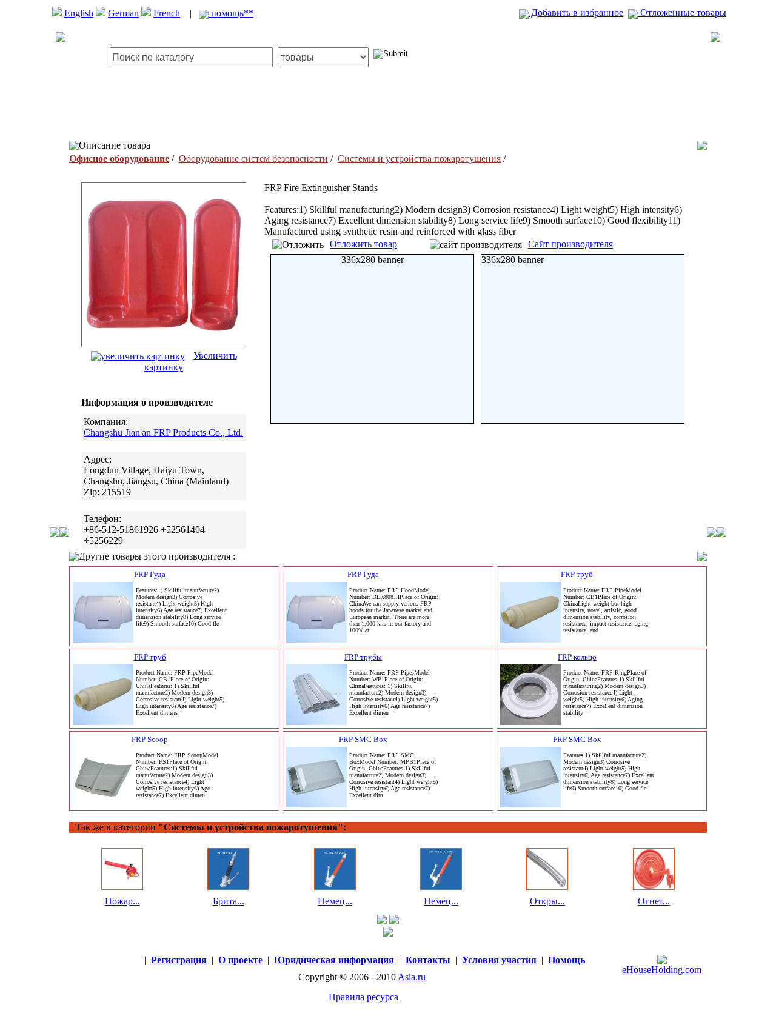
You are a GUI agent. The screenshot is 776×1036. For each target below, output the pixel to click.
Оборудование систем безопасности (253, 158)
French (166, 13)
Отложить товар (363, 244)
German (123, 13)
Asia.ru (412, 977)
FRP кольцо (577, 656)
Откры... (547, 901)
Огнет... (654, 901)
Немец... (335, 901)
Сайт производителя (570, 244)
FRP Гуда (150, 574)
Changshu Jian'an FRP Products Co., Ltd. (163, 432)
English (78, 13)
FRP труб (577, 574)
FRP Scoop (150, 739)
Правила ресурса (363, 997)
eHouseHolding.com (661, 969)
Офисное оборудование (119, 158)
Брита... (228, 901)
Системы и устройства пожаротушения (419, 158)
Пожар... (122, 901)
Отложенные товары (682, 12)
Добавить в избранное (576, 12)
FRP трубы (363, 656)
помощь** (231, 13)
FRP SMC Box (363, 739)
